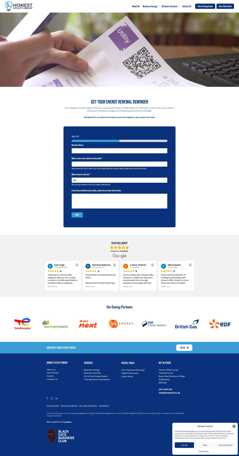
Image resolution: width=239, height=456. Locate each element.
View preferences (225, 445)
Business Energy (92, 370)
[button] (234, 426)
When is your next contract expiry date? (87, 158)
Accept (184, 445)
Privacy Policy (204, 451)
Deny (205, 445)
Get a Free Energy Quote (95, 376)
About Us (51, 370)
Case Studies (53, 373)
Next (77, 214)
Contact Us (52, 379)
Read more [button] (52, 286)
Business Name (78, 145)
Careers (50, 376)
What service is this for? (81, 174)
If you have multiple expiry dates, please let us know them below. (96, 190)
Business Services (92, 373)
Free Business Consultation (97, 380)
